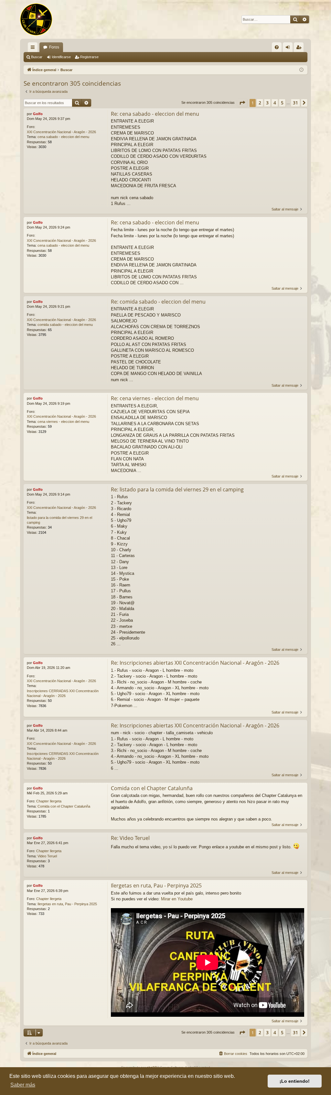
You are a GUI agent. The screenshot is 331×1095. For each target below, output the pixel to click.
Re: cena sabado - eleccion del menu (155, 114)
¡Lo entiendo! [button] (295, 1081)
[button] (242, 103)
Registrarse (89, 57)
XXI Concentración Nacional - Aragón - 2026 (61, 132)
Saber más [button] (22, 1085)
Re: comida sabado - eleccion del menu (158, 301)
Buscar (36, 57)
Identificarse (61, 57)
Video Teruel (47, 856)
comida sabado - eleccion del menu (65, 325)
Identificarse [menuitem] (289, 48)
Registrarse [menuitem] (300, 48)
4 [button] (274, 103)
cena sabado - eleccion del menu (63, 137)
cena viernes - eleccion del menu (63, 422)
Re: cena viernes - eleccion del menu (155, 398)
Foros (54, 47)
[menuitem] (277, 47)
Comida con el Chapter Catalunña (63, 806)
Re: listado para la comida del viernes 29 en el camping (177, 489)
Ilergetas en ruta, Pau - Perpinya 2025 (67, 904)
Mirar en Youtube (177, 898)
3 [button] (267, 103)
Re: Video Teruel (130, 838)
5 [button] (282, 103)
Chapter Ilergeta (48, 801)
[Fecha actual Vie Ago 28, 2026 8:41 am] (301, 70)
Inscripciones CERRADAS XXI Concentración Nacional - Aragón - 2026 (63, 693)
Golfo (38, 114)
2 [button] (260, 103)
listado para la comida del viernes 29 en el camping (59, 520)
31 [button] (295, 103)
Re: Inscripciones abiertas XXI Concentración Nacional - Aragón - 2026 (195, 663)
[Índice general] (36, 19)
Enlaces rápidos (33, 48)
